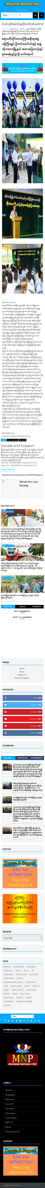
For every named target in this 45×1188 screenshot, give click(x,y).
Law (6, 986)
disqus (22, 607)
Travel (7, 1005)
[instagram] (35, 1021)
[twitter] (9, 1021)
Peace (7, 994)
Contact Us (21, 675)
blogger (8, 607)
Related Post (8, 506)
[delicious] (39, 1021)
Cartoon (8, 970)
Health (19, 978)
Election (33, 974)
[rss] (27, 1021)
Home (4, 29)
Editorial (10, 1109)
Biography (19, 967)
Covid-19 (10, 1104)
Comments (37, 758)
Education (21, 974)
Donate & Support (22, 678)
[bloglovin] (20, 1021)
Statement (9, 1001)
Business (31, 967)
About (21, 672)
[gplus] (12, 1021)
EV (33, 970)
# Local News (13, 440)
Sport (29, 997)
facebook (36, 607)
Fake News (9, 978)
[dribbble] (24, 1021)
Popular (22, 758)
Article (7, 967)
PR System (31, 990)
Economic (8, 974)
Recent (8, 758)
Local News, (18, 60)
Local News (13, 29)
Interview (30, 982)
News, (25, 60)
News (22, 29)
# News (22, 440)
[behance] (31, 1021)
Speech (19, 997)
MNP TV (36, 986)
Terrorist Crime (24, 1001)
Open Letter (18, 990)
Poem (15, 994)
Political (25, 994)
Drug (26, 970)
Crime (18, 970)
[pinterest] (16, 1021)
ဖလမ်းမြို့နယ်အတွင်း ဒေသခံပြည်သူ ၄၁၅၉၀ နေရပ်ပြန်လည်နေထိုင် (20, 596)
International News (13, 982)
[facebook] (5, 1021)
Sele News (9, 997)
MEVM (27, 986)
